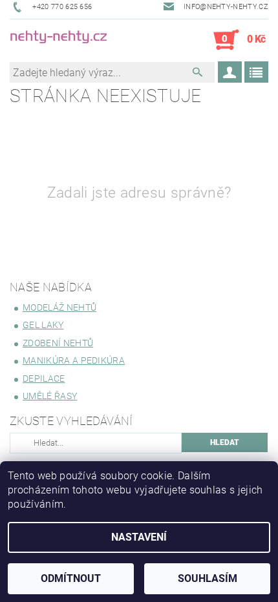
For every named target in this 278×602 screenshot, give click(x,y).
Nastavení (139, 537)
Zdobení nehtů (58, 343)
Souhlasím (207, 578)
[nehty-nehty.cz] (74, 40)
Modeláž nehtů (59, 307)
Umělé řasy (50, 396)
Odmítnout (71, 578)
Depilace (44, 378)
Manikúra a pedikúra (74, 360)
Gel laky (43, 325)
